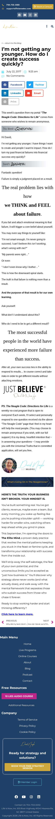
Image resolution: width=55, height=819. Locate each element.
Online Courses (27, 656)
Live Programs (27, 650)
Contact (27, 680)
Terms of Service (27, 719)
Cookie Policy (27, 732)
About (27, 662)
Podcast (28, 674)
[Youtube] (25, 15)
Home (27, 644)
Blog (27, 668)
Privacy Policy (27, 725)
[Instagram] (30, 15)
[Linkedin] (35, 15)
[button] (13, 84)
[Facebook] (19, 15)
